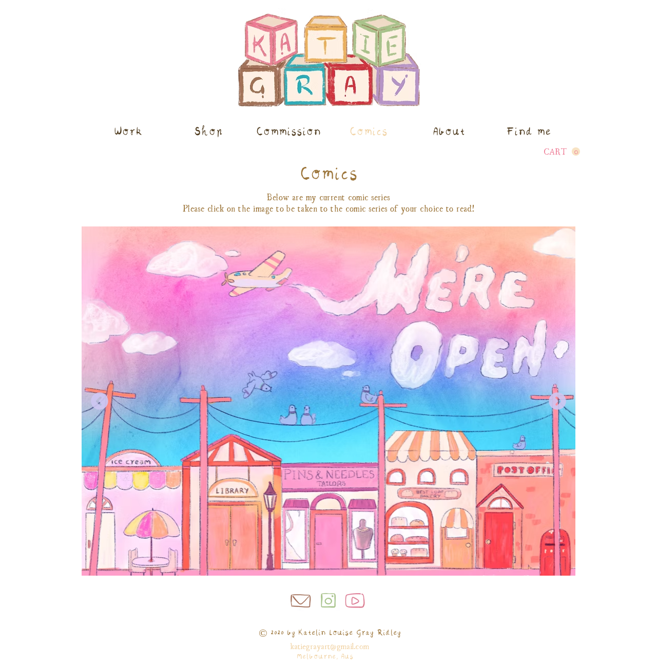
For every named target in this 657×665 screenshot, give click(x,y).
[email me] (300, 599)
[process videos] (355, 601)
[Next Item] (557, 401)
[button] (562, 151)
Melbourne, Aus (325, 656)
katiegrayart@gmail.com (329, 645)
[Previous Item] (99, 401)
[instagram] (328, 599)
